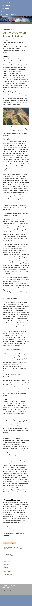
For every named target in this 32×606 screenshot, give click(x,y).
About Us (9, 2)
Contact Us (13, 14)
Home (2, 2)
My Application (5, 11)
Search (3, 587)
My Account (4, 14)
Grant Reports (5, 8)
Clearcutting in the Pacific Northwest (13, 547)
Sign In (8, 587)
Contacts (6, 543)
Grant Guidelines (5, 5)
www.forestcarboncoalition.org (19, 527)
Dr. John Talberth (7, 571)
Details (13, 543)
